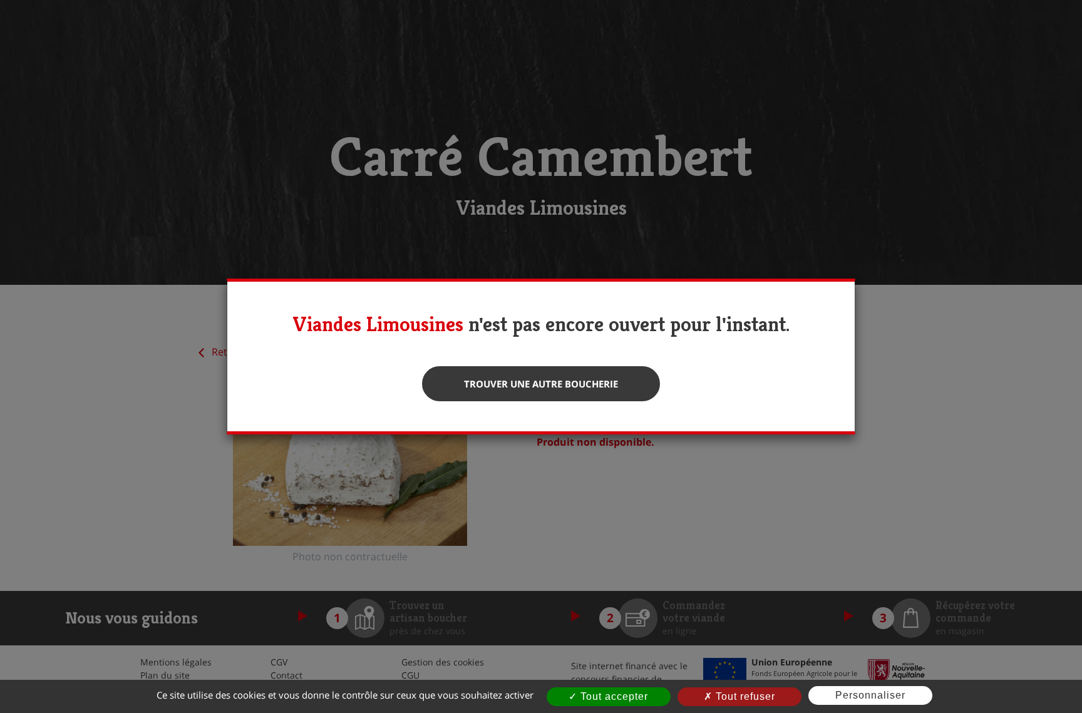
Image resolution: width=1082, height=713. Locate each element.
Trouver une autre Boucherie (541, 383)
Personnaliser (870, 695)
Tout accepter (612, 696)
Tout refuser (744, 696)
